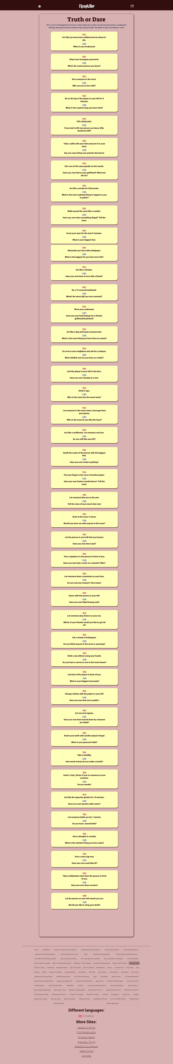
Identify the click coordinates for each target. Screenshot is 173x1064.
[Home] (39, 6)
